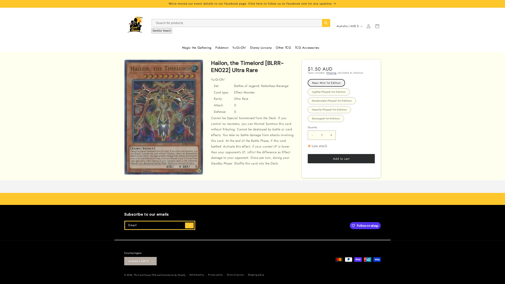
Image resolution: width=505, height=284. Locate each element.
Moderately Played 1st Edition (334, 101)
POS (154, 275)
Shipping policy (256, 274)
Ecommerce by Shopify (174, 275)
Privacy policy (215, 274)
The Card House (142, 275)
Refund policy (197, 274)
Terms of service (235, 274)
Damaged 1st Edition (328, 119)
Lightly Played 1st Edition (331, 92)
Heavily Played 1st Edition (331, 110)
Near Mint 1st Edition (326, 83)
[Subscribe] (189, 225)
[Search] (326, 23)
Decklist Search (162, 30)
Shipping (331, 73)
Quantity (312, 127)
